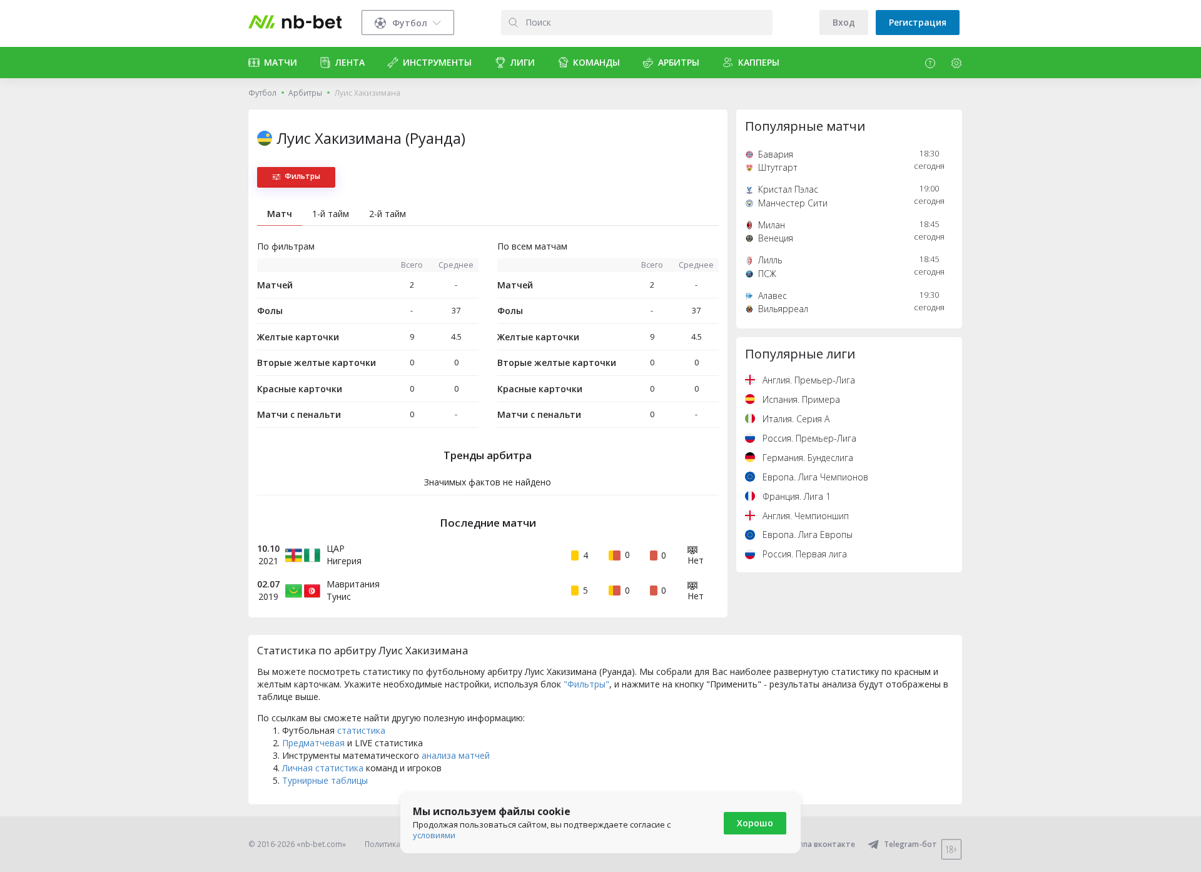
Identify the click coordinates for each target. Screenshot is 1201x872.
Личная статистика (322, 768)
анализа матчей (456, 755)
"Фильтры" (586, 684)
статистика (361, 730)
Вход (844, 22)
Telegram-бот (910, 844)
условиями (434, 835)
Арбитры (305, 93)
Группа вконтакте (821, 844)
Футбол (262, 93)
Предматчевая (313, 743)
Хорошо (755, 823)
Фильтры (302, 176)
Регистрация (917, 22)
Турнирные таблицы (325, 780)
